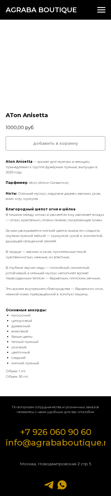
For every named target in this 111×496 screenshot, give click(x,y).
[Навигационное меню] (101, 10)
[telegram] (49, 485)
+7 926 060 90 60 (55, 432)
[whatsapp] (62, 485)
